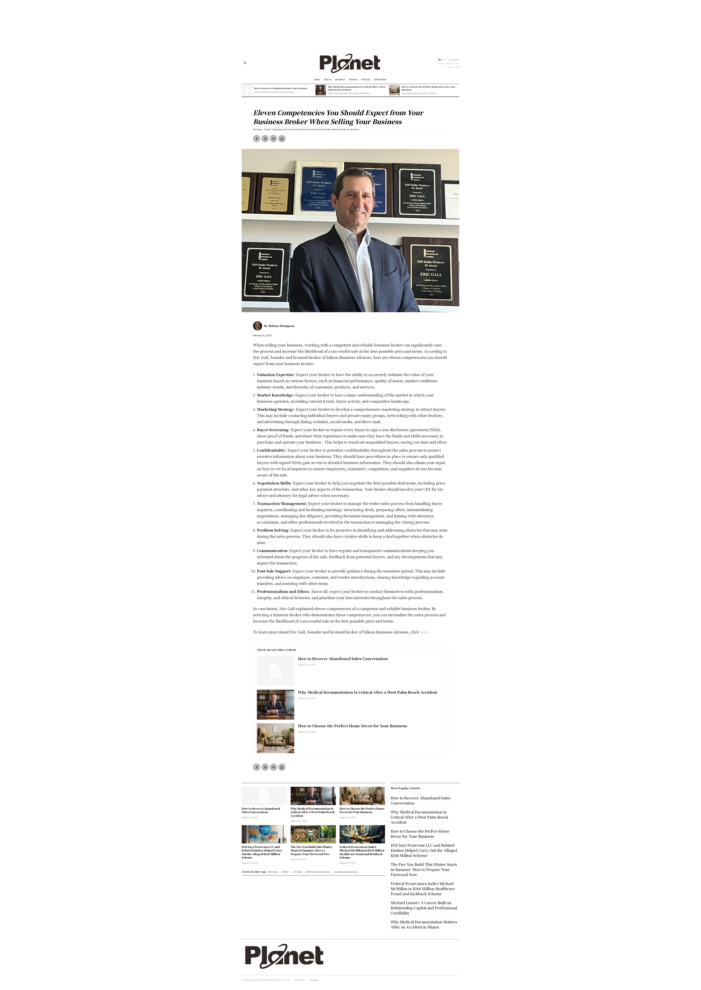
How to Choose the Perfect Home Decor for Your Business (428, 88)
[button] (245, 63)
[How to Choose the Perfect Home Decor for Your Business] (394, 90)
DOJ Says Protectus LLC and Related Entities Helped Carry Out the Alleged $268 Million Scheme (262, 852)
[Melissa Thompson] (258, 325)
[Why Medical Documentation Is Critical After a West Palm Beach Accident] (320, 90)
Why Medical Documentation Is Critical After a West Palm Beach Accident (356, 88)
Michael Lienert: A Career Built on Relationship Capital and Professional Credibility (424, 908)
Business (257, 129)
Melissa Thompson (281, 326)
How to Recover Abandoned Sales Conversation (280, 88)
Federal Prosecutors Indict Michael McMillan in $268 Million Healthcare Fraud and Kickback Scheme (362, 852)
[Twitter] (265, 138)
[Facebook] (256, 138)
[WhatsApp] (282, 138)
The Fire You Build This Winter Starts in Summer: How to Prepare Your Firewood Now (311, 850)
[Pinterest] (273, 138)
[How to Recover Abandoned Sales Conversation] (247, 90)
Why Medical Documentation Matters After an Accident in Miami (424, 924)
